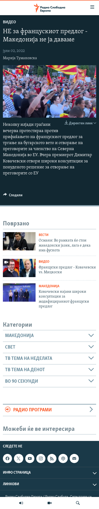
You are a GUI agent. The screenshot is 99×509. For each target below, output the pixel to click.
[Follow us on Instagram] (40, 458)
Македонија (49, 286)
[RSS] (51, 458)
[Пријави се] (74, 458)
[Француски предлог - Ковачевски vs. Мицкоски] (19, 268)
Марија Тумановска (20, 58)
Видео (9, 22)
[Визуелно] (49, 503)
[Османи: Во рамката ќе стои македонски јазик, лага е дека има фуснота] (19, 241)
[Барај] (78, 503)
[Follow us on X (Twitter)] (18, 458)
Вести (44, 235)
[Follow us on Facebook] (7, 458)
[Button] (12, 196)
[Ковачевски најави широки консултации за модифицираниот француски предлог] (19, 292)
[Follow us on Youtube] (29, 458)
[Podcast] (63, 458)
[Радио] (21, 503)
